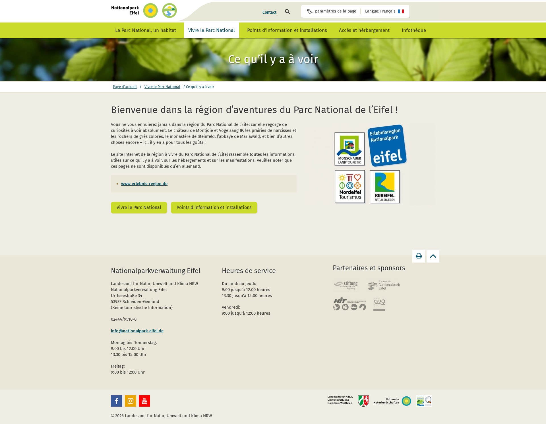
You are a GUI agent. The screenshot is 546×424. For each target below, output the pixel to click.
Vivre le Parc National (211, 30)
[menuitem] (269, 12)
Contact (269, 12)
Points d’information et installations (287, 30)
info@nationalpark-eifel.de (137, 330)
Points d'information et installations (214, 207)
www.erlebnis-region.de (144, 183)
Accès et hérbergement (364, 30)
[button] (116, 401)
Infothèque (414, 30)
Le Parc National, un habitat (145, 30)
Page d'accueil (125, 87)
